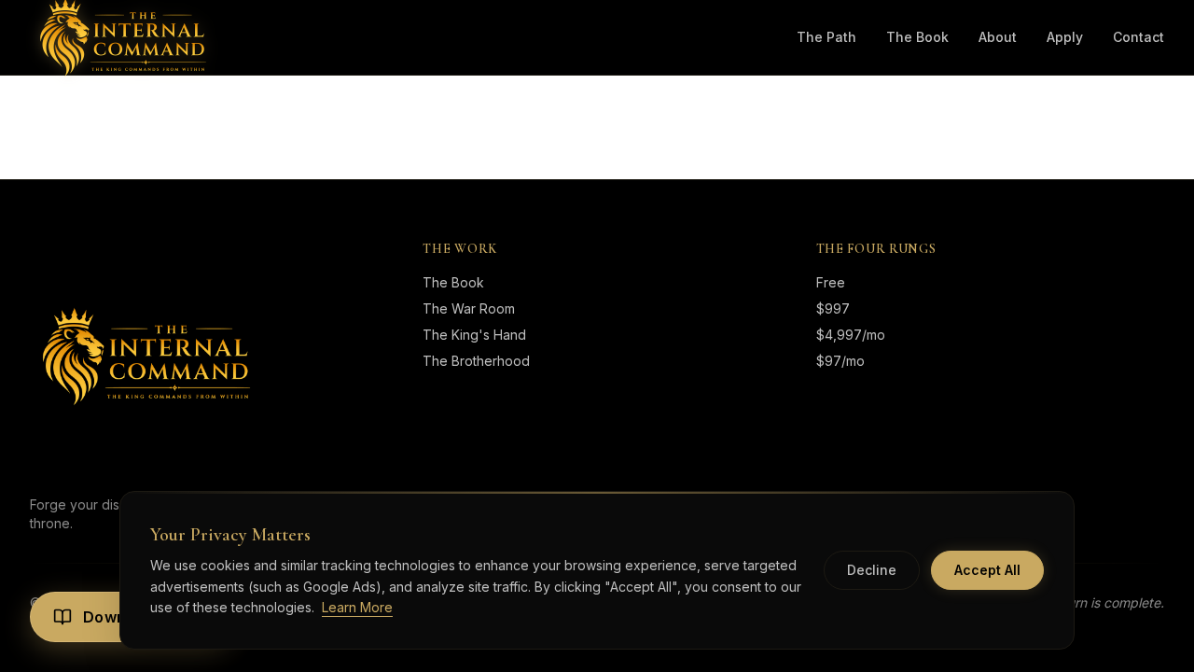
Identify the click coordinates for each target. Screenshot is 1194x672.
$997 (833, 308)
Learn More (357, 607)
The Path (826, 37)
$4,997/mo (850, 335)
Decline (871, 570)
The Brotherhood (476, 361)
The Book (917, 37)
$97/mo (840, 361)
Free (830, 282)
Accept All (987, 570)
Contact (1138, 37)
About (998, 37)
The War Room (469, 308)
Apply (1065, 37)
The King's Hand (474, 335)
